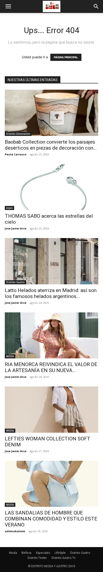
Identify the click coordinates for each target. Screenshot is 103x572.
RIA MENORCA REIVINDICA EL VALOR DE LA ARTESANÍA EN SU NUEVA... (51, 367)
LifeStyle (60, 553)
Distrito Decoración (18, 133)
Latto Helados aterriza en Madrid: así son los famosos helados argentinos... (51, 293)
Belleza (26, 553)
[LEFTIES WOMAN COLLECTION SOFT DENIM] (51, 409)
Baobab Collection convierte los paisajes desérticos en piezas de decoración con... (51, 145)
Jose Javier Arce (15, 228)
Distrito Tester (37, 558)
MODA (10, 356)
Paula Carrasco (15, 154)
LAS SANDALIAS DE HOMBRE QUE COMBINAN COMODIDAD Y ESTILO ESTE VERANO (51, 519)
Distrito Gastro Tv (63, 558)
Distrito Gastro (15, 282)
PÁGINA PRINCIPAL (66, 57)
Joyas (9, 208)
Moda (13, 553)
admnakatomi (15, 531)
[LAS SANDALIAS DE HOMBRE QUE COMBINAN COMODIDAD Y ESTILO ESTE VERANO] (51, 484)
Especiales (43, 553)
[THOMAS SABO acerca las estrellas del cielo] (51, 187)
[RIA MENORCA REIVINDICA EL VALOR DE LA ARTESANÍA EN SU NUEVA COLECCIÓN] (51, 335)
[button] (8, 6)
